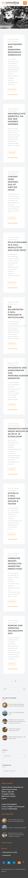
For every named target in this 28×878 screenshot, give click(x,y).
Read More (12, 89)
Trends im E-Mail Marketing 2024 (17, 827)
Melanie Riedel (13, 94)
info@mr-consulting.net (15, 806)
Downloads (14, 41)
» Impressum (6, 855)
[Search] (24, 689)
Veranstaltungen (15, 425)
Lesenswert (14, 111)
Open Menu (25, 3)
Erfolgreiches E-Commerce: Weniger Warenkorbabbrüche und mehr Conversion (17, 721)
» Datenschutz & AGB (9, 852)
